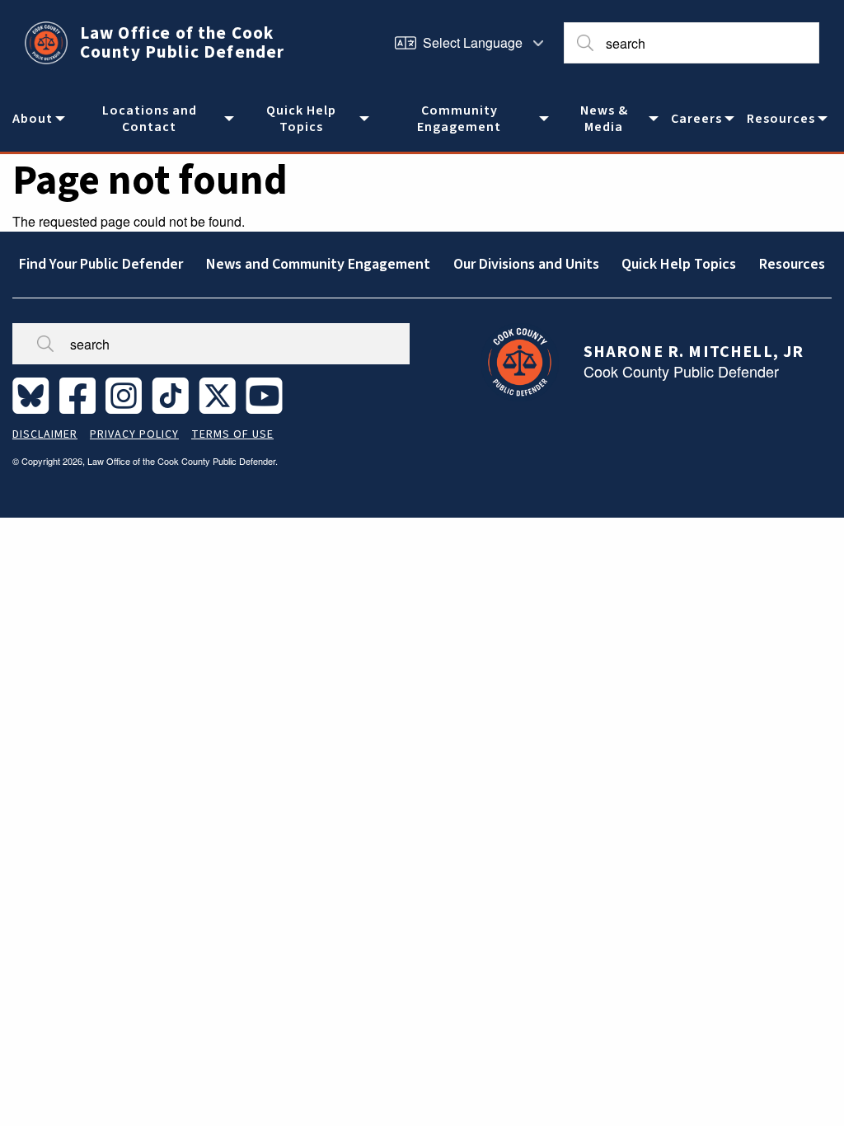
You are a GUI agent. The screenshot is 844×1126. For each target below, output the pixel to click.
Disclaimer (44, 434)
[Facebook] (80, 395)
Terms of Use (232, 434)
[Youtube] (267, 395)
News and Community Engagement (318, 264)
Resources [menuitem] (781, 119)
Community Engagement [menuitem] (459, 118)
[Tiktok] (173, 395)
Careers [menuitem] (696, 119)
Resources (792, 264)
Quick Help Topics (678, 264)
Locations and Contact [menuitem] (149, 118)
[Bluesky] (34, 395)
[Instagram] (127, 395)
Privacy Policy (134, 434)
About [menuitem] (32, 119)
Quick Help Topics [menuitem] (301, 118)
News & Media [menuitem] (604, 118)
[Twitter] (220, 395)
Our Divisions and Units (526, 264)
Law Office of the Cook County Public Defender (182, 43)
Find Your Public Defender (101, 264)
